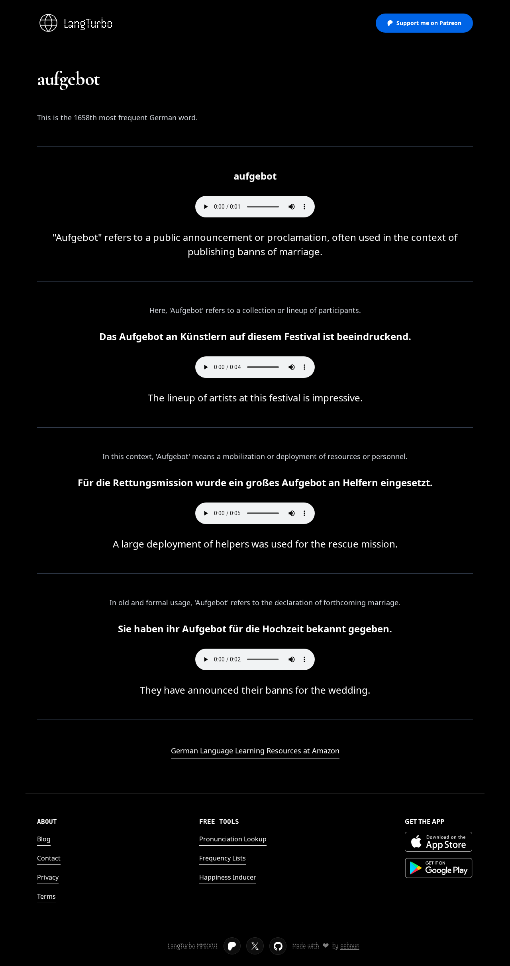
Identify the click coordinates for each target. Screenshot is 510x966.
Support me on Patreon (428, 23)
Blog (44, 839)
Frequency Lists (222, 858)
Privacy (48, 877)
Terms (46, 896)
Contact (49, 858)
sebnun (349, 945)
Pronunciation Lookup (233, 839)
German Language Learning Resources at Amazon (255, 750)
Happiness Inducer (227, 877)
